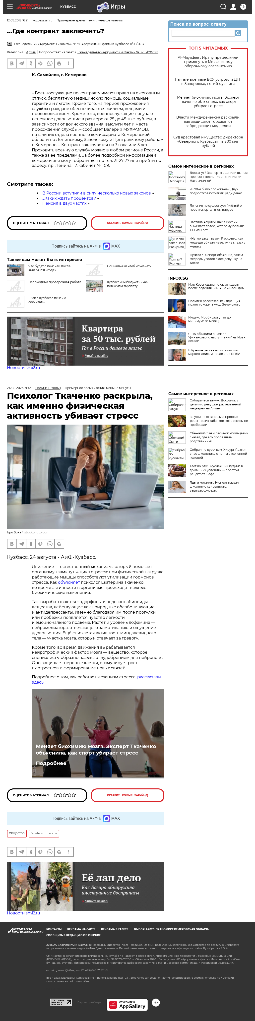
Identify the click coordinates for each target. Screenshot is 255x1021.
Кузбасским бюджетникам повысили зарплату (127, 284)
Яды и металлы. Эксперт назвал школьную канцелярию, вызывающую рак (214, 486)
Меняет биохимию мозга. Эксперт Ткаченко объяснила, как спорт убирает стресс (208, 101)
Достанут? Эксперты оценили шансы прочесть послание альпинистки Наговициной (219, 177)
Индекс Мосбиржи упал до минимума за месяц (209, 319)
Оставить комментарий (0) (127, 223)
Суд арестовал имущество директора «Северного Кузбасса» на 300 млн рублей (208, 141)
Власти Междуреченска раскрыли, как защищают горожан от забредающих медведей (208, 121)
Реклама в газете (114, 929)
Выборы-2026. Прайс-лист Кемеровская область (171, 929)
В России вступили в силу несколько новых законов (96, 193)
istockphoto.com (37, 532)
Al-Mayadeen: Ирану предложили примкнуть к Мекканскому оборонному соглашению (208, 62)
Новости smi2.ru (23, 367)
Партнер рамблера (89, 1002)
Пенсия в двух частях (64, 203)
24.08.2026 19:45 (19, 388)
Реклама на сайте (81, 929)
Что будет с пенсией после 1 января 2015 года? (50, 268)
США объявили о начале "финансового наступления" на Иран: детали (217, 337)
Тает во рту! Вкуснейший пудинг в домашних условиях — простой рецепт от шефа (216, 470)
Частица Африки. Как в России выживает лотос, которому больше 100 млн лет (217, 226)
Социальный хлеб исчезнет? (129, 266)
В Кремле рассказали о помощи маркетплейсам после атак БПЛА (214, 352)
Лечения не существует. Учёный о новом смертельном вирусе (216, 207)
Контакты (54, 929)
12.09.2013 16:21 (17, 20)
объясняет (69, 582)
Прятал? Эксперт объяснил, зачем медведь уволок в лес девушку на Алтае (216, 259)
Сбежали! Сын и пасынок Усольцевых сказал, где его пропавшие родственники (219, 437)
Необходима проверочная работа (54, 282)
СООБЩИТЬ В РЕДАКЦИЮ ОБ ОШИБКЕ (73, 935)
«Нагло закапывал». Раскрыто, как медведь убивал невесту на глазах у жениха (218, 242)
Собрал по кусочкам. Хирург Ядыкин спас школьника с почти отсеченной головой (219, 453)
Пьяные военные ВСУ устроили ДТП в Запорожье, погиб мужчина (208, 81)
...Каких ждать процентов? (69, 198)
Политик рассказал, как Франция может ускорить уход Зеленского (214, 302)
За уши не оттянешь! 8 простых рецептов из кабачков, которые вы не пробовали (219, 421)
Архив (31, 52)
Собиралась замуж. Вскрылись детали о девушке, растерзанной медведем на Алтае (215, 404)
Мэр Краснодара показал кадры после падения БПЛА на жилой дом (216, 286)
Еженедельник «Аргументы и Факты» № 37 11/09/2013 (117, 52)
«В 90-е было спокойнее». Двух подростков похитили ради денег (216, 191)
